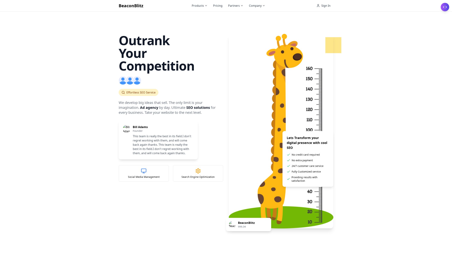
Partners (234, 6)
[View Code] (445, 7)
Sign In (326, 6)
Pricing (217, 6)
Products (198, 6)
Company (255, 6)
